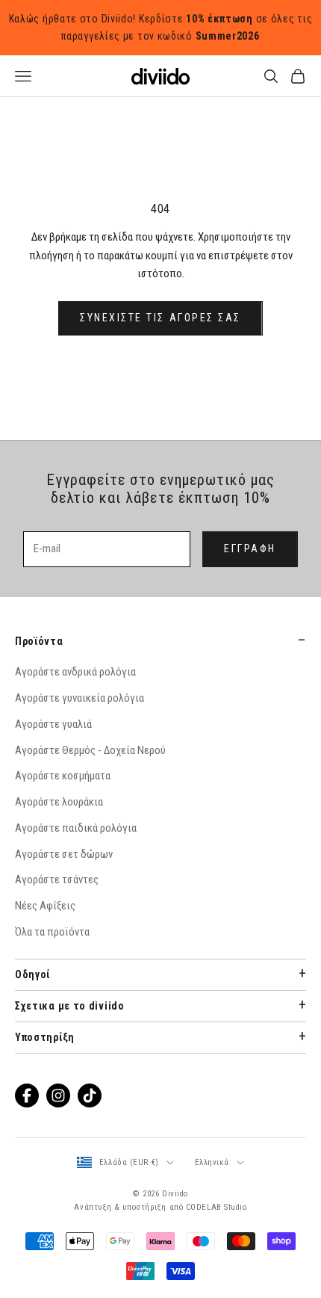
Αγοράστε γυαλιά (53, 724)
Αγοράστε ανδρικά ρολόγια (75, 672)
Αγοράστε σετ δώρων (64, 854)
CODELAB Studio (216, 1207)
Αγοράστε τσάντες (57, 879)
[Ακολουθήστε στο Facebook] (27, 1095)
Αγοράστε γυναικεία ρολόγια (79, 698)
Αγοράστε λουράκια (59, 802)
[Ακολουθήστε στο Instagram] (58, 1095)
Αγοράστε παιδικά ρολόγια (76, 828)
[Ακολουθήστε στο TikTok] (90, 1095)
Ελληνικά (212, 1162)
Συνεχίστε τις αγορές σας (160, 318)
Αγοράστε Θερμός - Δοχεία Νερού (90, 750)
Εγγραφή (250, 548)
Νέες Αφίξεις (45, 905)
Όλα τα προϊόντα (52, 932)
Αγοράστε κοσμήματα (62, 775)
